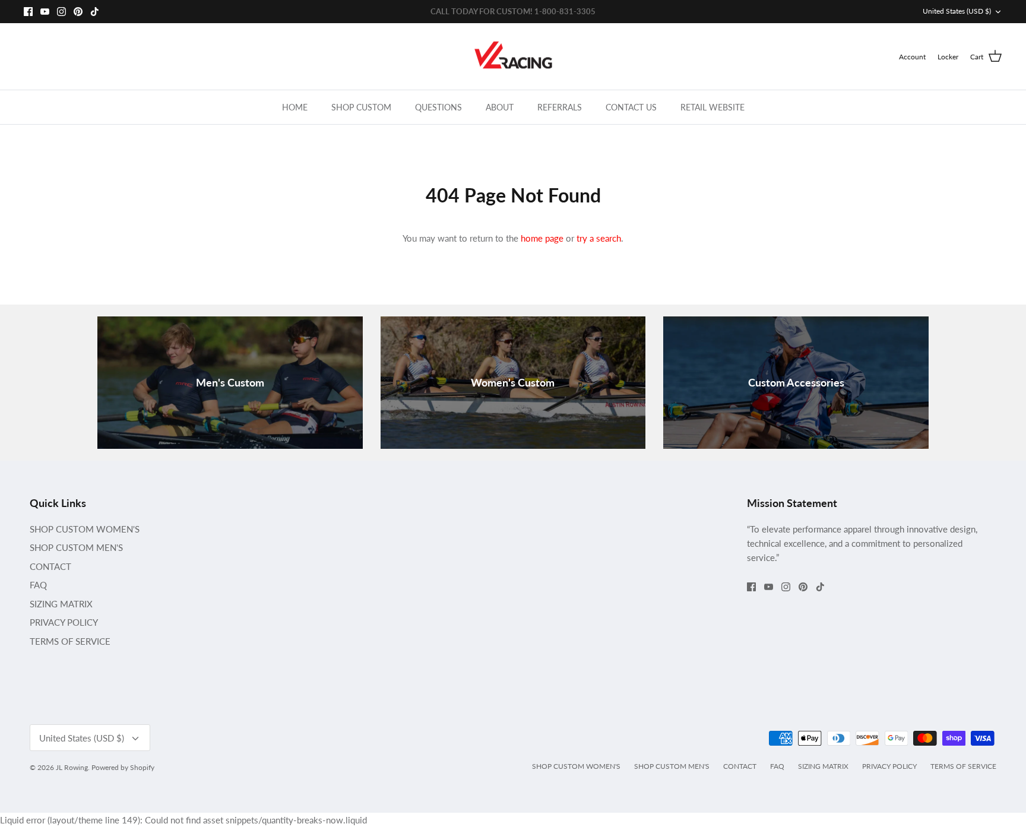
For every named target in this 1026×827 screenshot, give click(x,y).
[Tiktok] (94, 11)
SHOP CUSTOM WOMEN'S (85, 529)
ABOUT (500, 107)
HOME (295, 107)
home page (542, 238)
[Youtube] (44, 11)
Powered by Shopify (122, 767)
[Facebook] (28, 11)
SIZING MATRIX (61, 603)
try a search (599, 238)
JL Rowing (72, 767)
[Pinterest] (78, 11)
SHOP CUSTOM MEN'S (76, 547)
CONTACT (50, 566)
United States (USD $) (957, 11)
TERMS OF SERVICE (70, 641)
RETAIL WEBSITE (712, 107)
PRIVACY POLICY (64, 622)
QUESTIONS (438, 107)
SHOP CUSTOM (361, 107)
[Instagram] (61, 11)
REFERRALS (559, 107)
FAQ (38, 584)
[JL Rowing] (513, 56)
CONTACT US (631, 107)
